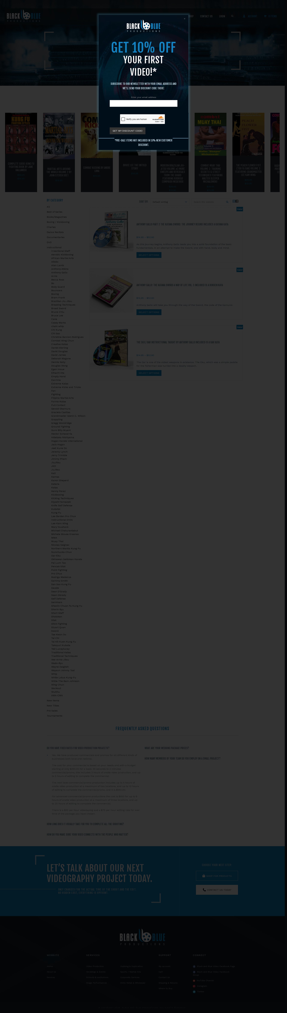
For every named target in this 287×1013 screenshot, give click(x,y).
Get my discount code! (127, 130)
